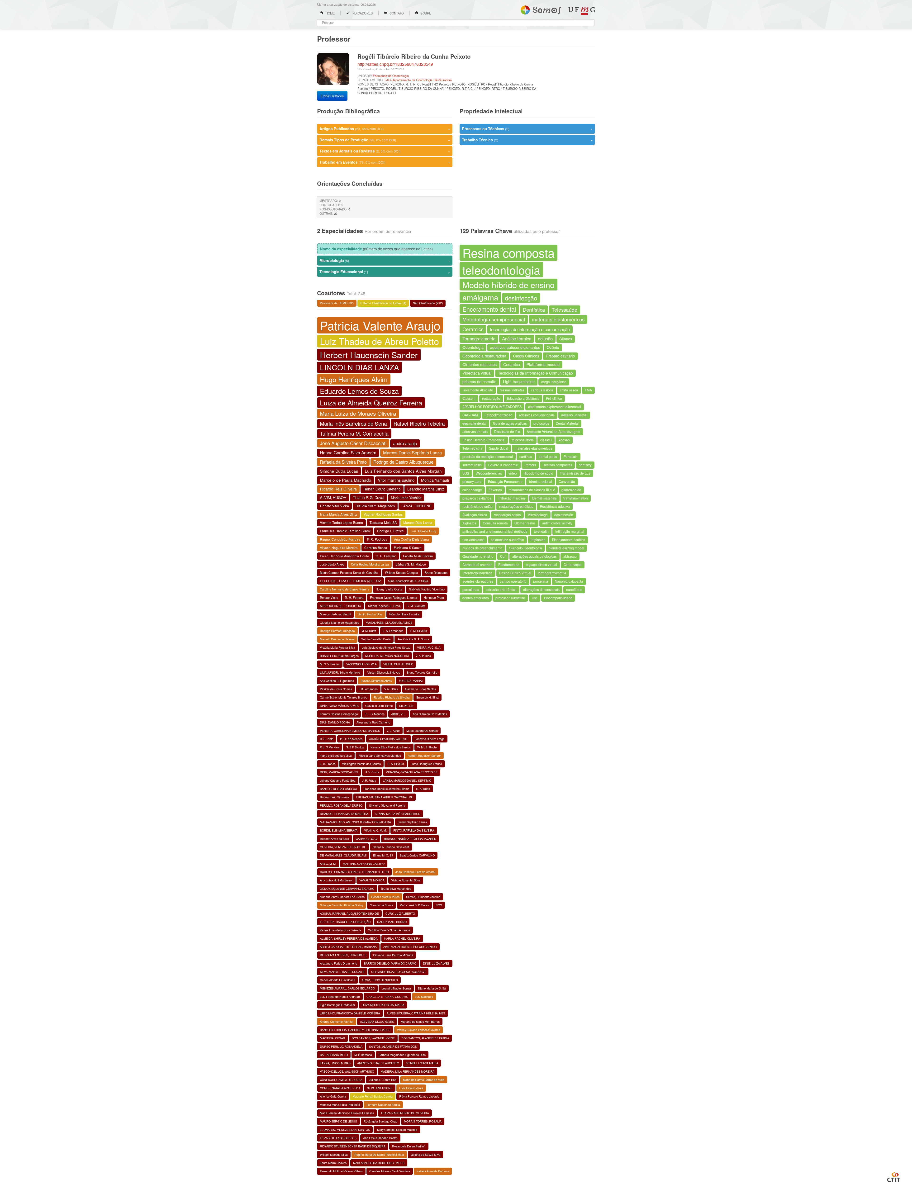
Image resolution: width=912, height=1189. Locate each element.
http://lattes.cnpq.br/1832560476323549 (395, 64)
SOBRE (425, 13)
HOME (330, 13)
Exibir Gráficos (332, 95)
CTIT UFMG (893, 1176)
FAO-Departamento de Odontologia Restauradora (418, 80)
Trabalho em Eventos (384, 162)
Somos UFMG (540, 9)
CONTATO (396, 13)
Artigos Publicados (384, 128)
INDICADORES (362, 13)
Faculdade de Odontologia (391, 75)
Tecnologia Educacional (384, 271)
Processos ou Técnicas (527, 128)
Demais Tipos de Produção (384, 140)
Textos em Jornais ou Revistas (384, 151)
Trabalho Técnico (527, 140)
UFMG (581, 11)
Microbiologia (384, 260)
